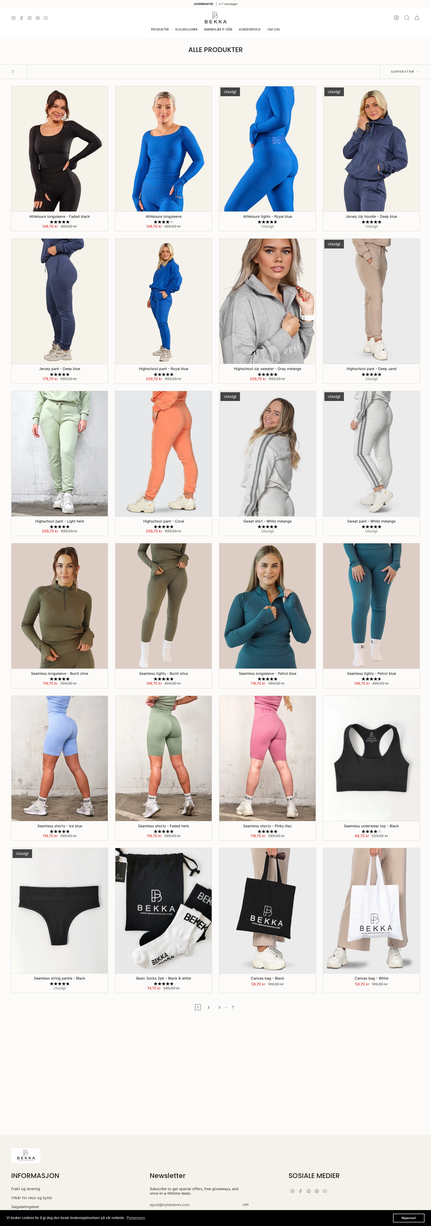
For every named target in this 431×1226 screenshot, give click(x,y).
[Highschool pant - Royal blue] (163, 301)
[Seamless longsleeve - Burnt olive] (59, 606)
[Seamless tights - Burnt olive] (163, 606)
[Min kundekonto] (396, 18)
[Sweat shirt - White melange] (267, 453)
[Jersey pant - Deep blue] (59, 301)
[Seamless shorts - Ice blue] (59, 758)
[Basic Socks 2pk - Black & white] (163, 910)
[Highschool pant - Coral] (163, 453)
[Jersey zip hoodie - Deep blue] (371, 148)
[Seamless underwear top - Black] (371, 758)
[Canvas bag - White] (371, 910)
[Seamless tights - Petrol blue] (371, 606)
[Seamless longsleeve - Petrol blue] (267, 606)
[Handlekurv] (417, 18)
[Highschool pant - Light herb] (59, 453)
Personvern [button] (136, 1218)
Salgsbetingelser (25, 1206)
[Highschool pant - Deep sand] (371, 301)
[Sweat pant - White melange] (371, 453)
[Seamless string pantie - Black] (59, 910)
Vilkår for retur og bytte (31, 1198)
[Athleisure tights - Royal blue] (267, 148)
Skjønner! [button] (408, 1218)
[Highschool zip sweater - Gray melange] (267, 301)
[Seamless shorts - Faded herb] (163, 758)
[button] (160, 29)
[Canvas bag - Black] (267, 910)
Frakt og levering (25, 1189)
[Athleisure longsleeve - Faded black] (59, 148)
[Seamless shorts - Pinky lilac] (267, 758)
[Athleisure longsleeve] (163, 148)
